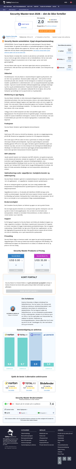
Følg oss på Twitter (64, 459)
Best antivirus (8, 6)
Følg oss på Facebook (59, 459)
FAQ (59, 442)
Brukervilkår (61, 440)
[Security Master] (23, 24)
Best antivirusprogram (27, 435)
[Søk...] (58, 6)
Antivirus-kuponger (26, 442)
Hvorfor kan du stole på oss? (65, 433)
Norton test (42, 435)
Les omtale (11, 390)
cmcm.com (23, 27)
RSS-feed (69, 459)
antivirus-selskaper (52, 26)
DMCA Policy (61, 449)
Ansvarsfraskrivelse (63, 445)
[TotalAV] (29, 384)
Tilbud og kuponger (45, 6)
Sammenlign (9, 368)
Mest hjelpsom (21, 409)
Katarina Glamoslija (11, 36)
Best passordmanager (19, 6)
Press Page (61, 454)
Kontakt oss (61, 435)
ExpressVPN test (43, 442)
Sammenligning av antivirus (28, 445)
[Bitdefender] (46, 384)
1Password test (43, 438)
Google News (59, 462)
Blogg (54, 6)
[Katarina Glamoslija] (12, 309)
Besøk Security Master (46, 31)
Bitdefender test (43, 433)
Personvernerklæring (63, 447)
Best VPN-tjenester (26, 440)
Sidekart (60, 451)
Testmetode (61, 438)
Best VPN (29, 6)
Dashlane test (43, 440)
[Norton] (11, 384)
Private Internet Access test (46, 445)
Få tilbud (69, 52)
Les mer (16, 270)
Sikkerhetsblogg (25, 433)
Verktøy (36, 6)
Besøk (28, 291)
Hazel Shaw (47, 37)
